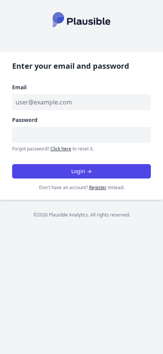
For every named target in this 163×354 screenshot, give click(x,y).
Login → (81, 171)
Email (19, 87)
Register (98, 187)
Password (25, 119)
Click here (60, 148)
